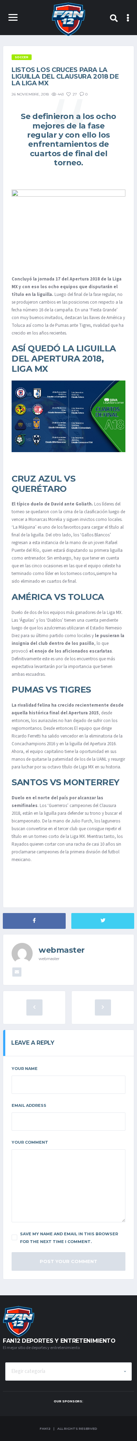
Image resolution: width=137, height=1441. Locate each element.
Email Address (29, 1105)
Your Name (25, 1068)
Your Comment (30, 1142)
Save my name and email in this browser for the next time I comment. (69, 1237)
